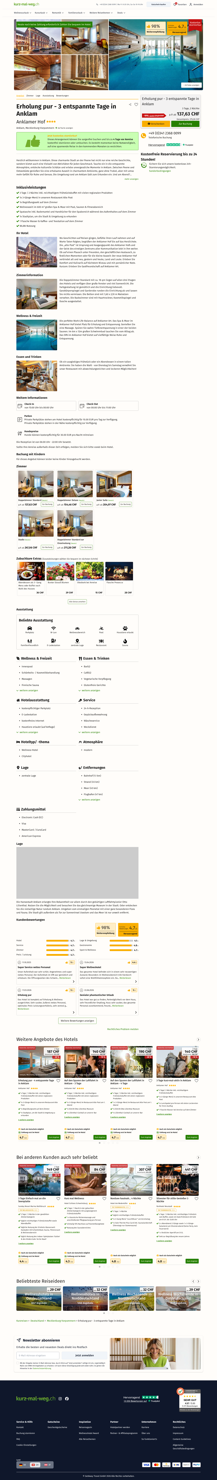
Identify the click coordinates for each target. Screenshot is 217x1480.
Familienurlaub (75, 13)
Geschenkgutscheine (57, 1427)
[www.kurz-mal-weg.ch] (26, 4)
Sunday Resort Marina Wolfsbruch (32, 1206)
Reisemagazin (85, 1427)
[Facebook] (67, 1399)
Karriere (145, 1427)
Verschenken (157, 123)
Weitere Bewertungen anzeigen (77, 1020)
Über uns (146, 1433)
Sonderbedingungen (160, 171)
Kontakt (20, 1427)
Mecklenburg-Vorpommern (61, 1320)
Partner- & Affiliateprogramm (124, 1433)
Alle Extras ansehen (77, 602)
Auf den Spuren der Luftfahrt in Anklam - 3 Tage (81, 1082)
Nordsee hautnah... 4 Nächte (125, 1198)
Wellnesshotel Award (89, 1433)
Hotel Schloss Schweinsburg (76, 1203)
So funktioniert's (149, 1439)
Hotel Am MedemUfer (119, 1203)
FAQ (18, 1439)
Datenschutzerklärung (42, 1368)
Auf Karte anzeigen (65, 128)
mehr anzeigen (131, 179)
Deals (120, 13)
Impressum (178, 1433)
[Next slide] (198, 1281)
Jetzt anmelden (84, 1355)
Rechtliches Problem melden (122, 1029)
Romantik (56, 13)
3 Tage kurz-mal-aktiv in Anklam (173, 1080)
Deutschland (38, 1320)
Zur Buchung (47, 504)
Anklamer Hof (24, 1088)
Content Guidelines (182, 1439)
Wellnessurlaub (21, 13)
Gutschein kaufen (158, 4)
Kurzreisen (22, 1320)
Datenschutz (179, 1427)
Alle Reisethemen (87, 1439)
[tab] (104, 1313)
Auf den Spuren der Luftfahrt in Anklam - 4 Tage (127, 1082)
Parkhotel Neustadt (164, 1206)
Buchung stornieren (25, 1433)
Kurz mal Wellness (74, 1198)
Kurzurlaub (40, 13)
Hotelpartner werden (120, 1427)
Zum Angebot (54, 1137)
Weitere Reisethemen (100, 13)
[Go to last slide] (193, 1281)
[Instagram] (60, 1399)
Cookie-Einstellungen (26, 1445)
